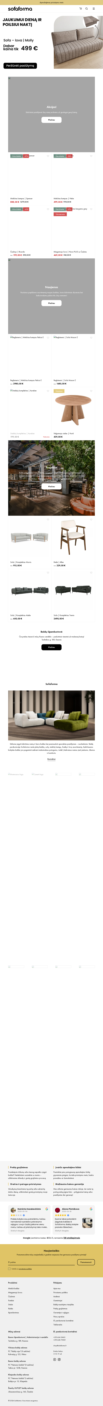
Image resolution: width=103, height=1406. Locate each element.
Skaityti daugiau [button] (17, 1231)
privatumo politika (25, 1269)
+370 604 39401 (59, 1337)
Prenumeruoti (86, 1262)
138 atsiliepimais (71, 1238)
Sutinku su (22, 1269)
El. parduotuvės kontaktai (63, 1320)
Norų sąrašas (58, 1316)
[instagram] (59, 1359)
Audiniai (56, 1296)
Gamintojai (57, 1300)
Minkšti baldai (13, 1288)
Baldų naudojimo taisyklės (63, 1304)
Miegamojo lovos (15, 1292)
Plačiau (51, 120)
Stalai (10, 1304)
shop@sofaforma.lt (59, 1345)
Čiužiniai (11, 1296)
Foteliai (11, 1300)
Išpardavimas (13, 1312)
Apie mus (57, 1288)
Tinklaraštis (57, 1324)
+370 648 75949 (59, 1340)
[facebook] (54, 1359)
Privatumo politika (60, 1292)
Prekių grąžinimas (60, 1308)
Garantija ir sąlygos (61, 1312)
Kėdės (10, 1308)
